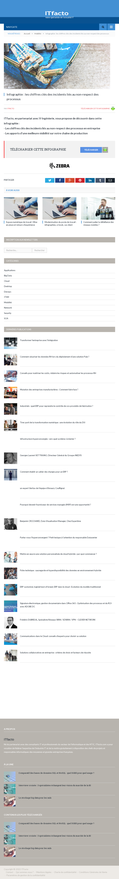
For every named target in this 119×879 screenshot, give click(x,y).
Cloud (6, 281)
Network (8, 307)
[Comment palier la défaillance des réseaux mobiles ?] (98, 208)
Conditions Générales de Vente (93, 872)
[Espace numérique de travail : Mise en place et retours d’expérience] (21, 208)
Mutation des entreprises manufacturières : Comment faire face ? (49, 389)
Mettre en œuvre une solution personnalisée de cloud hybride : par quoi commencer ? (58, 554)
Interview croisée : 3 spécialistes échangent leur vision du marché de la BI (55, 785)
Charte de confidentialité (65, 872)
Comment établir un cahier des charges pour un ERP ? (44, 472)
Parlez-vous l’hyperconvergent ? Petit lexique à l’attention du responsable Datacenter (58, 537)
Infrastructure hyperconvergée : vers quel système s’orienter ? (48, 439)
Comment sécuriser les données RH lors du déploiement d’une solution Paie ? (54, 356)
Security (7, 313)
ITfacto (10, 108)
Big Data (8, 275)
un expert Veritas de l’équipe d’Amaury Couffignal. (42, 488)
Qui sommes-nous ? (25, 872)
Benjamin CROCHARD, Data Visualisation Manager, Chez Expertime (50, 521)
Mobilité (8, 302)
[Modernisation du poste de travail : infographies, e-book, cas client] (59, 208)
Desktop (8, 286)
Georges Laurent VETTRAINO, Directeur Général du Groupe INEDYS (51, 455)
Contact (9, 872)
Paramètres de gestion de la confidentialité (26, 875)
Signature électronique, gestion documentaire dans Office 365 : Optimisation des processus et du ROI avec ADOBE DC (66, 605)
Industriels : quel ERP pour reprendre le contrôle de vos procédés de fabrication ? (56, 406)
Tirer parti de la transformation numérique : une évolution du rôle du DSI (52, 422)
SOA (6, 318)
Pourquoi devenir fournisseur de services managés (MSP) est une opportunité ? (55, 504)
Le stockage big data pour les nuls (35, 797)
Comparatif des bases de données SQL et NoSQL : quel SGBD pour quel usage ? (56, 773)
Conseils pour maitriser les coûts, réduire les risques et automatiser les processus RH (58, 373)
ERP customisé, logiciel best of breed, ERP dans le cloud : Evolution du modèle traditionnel (60, 587)
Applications (9, 270)
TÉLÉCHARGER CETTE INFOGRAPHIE (95, 108)
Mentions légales (43, 872)
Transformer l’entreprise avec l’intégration (39, 340)
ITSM (6, 297)
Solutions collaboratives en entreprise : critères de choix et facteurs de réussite (55, 652)
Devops (7, 291)
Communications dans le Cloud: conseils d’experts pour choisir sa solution (53, 636)
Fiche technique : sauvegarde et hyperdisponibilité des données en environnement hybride (60, 570)
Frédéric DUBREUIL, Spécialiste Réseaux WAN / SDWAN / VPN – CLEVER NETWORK (57, 619)
